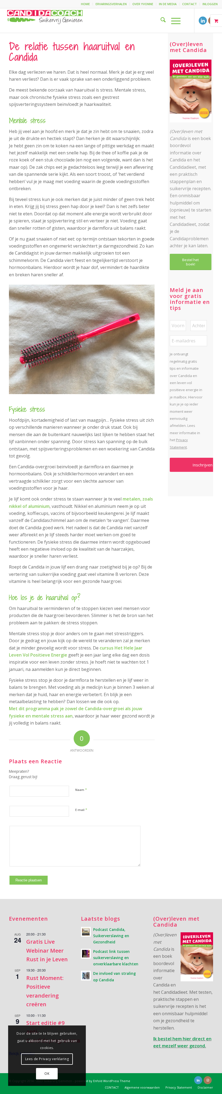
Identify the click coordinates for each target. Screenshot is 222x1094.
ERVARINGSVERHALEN (111, 4)
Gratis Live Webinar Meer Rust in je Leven (47, 950)
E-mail (81, 809)
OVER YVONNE (142, 4)
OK (46, 1073)
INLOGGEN (210, 4)
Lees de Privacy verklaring (47, 1059)
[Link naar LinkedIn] (203, 21)
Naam (81, 789)
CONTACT (189, 4)
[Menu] (173, 20)
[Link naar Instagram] (208, 1080)
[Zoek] (160, 20)
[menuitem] (85, 4)
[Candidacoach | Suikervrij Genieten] (45, 20)
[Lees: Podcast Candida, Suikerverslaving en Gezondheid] (86, 932)
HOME (85, 4)
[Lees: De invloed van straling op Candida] (86, 976)
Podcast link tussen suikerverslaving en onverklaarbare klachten (115, 957)
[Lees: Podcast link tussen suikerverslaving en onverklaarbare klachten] (86, 954)
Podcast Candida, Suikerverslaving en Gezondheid (111, 935)
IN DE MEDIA (168, 4)
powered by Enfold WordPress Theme (102, 1081)
